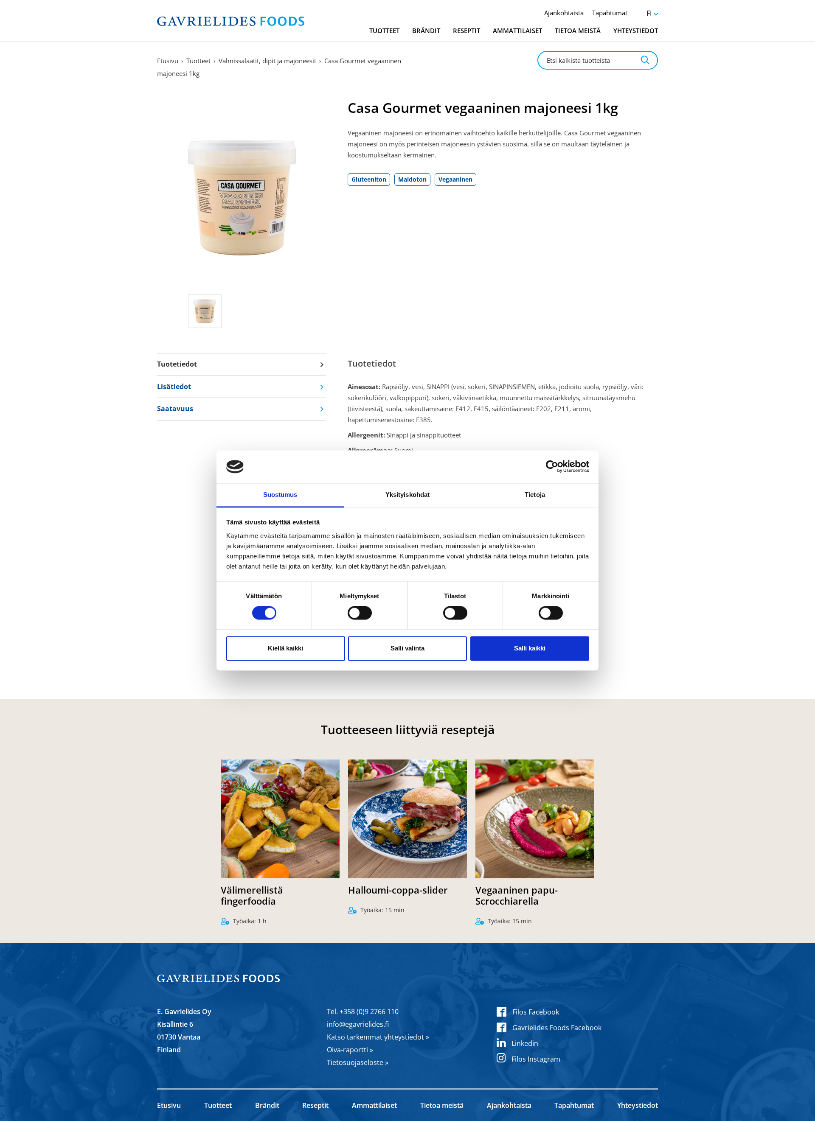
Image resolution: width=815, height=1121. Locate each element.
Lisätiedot (174, 386)
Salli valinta (407, 648)
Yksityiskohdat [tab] (407, 494)
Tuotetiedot (177, 364)
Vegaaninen (455, 179)
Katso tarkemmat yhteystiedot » (378, 1037)
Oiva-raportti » (350, 1049)
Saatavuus (175, 408)
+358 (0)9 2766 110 (369, 1011)
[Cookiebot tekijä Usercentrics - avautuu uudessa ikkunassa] (552, 466)
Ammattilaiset (517, 30)
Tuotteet (384, 30)
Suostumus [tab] (280, 494)
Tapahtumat (609, 12)
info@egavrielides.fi (358, 1024)
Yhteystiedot (635, 30)
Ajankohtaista (564, 12)
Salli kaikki (529, 648)
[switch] (360, 613)
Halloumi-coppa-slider (398, 889)
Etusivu (167, 60)
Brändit (426, 30)
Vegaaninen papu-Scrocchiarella (516, 895)
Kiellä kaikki (285, 648)
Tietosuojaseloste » (357, 1062)
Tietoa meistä (578, 30)
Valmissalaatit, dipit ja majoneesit (267, 60)
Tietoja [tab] (535, 494)
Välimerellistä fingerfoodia (252, 895)
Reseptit (466, 30)
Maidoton (412, 179)
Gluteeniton (368, 179)
